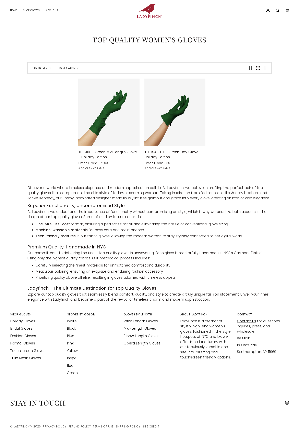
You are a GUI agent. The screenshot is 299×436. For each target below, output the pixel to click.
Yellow (72, 350)
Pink (70, 343)
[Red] (95, 169)
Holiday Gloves (22, 321)
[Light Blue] (117, 169)
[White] (147, 169)
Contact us (246, 321)
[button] (31, 10)
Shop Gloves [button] (20, 314)
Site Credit (150, 426)
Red (70, 365)
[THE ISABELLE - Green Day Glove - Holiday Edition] (175, 112)
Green (72, 372)
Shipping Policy (128, 426)
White (72, 321)
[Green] (103, 169)
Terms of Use (103, 426)
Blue (70, 335)
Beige (71, 358)
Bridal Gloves (21, 328)
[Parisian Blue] (88, 169)
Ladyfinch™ (23, 426)
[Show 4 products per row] (266, 68)
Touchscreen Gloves (27, 350)
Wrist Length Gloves (141, 321)
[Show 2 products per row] (250, 68)
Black (71, 328)
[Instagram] (287, 403)
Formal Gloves (22, 343)
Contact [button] (244, 314)
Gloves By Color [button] (81, 314)
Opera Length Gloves (142, 343)
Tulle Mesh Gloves (25, 358)
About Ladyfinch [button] (194, 314)
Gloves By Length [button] (138, 314)
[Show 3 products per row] (258, 68)
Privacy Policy (55, 426)
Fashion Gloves (23, 335)
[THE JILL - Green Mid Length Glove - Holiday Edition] (109, 112)
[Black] (81, 169)
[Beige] (132, 169)
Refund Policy (80, 426)
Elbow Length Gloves (141, 335)
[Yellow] (110, 169)
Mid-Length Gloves (140, 328)
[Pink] (125, 169)
